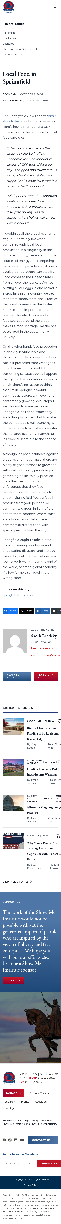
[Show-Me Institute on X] (10, 1140)
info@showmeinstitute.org (45, 1208)
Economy (8, 43)
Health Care (10, 38)
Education (9, 32)
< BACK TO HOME (13, 676)
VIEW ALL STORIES (16, 881)
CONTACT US (41, 1140)
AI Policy (8, 1108)
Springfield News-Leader (19, 595)
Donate (12, 980)
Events (25, 1101)
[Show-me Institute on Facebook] (4, 1140)
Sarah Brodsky (15, 100)
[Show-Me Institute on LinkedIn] (15, 1140)
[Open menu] (55, 6)
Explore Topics (39, 1093)
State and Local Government (20, 49)
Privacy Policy (30, 1185)
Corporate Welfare (13, 54)
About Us (41, 1101)
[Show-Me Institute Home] (8, 7)
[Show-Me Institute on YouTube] (22, 1140)
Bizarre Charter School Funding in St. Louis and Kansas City (43, 733)
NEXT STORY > (45, 676)
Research (9, 1101)
